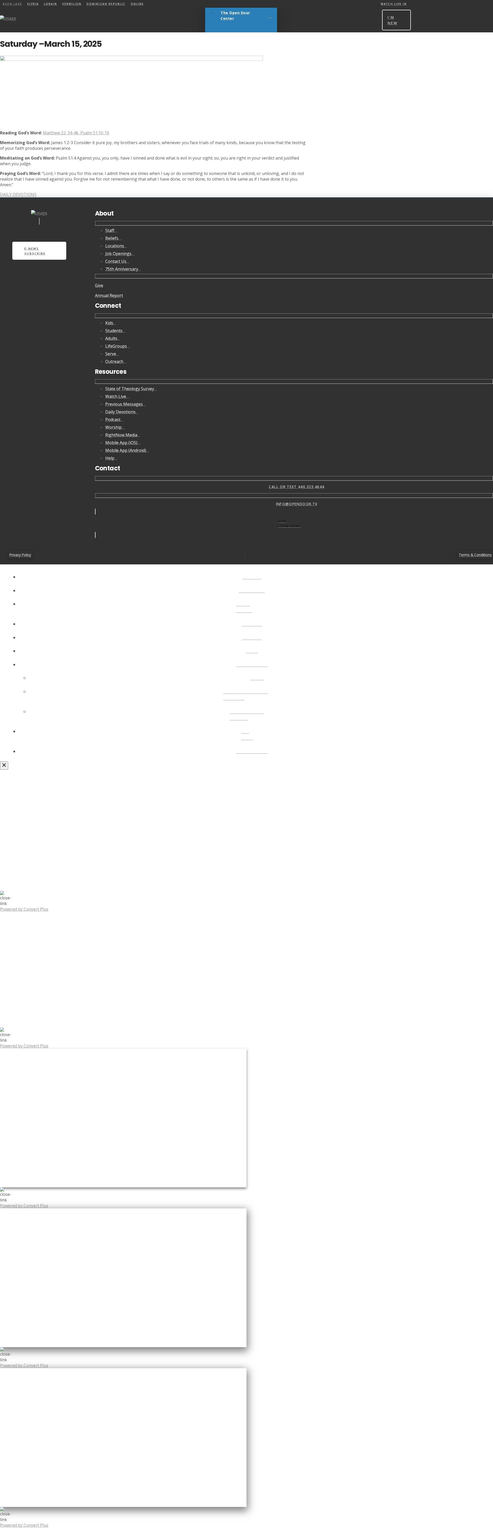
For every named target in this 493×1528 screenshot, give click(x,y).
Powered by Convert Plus (24, 909)
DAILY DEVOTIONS (18, 194)
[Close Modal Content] (4, 765)
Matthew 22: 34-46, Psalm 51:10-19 (76, 133)
